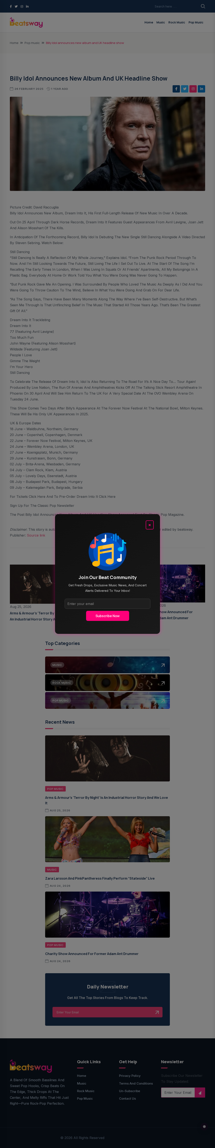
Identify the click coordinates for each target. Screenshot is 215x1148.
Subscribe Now (108, 616)
